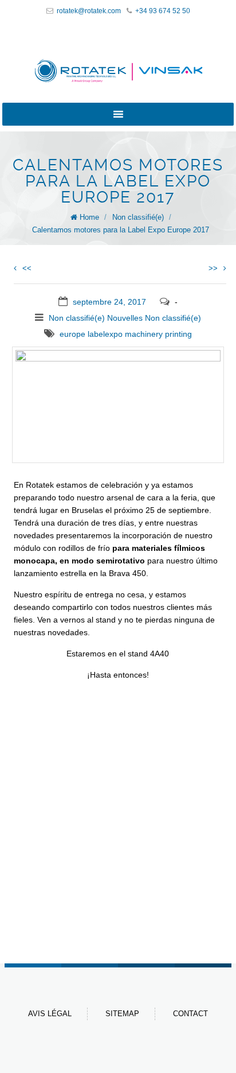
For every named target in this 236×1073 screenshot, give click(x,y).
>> (213, 268)
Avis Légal (50, 1013)
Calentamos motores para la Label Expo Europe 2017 (120, 230)
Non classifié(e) (138, 217)
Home (89, 217)
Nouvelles (125, 317)
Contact (190, 1013)
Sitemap (122, 1013)
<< (27, 268)
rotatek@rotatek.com (89, 11)
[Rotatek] (118, 71)
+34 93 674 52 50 (162, 11)
